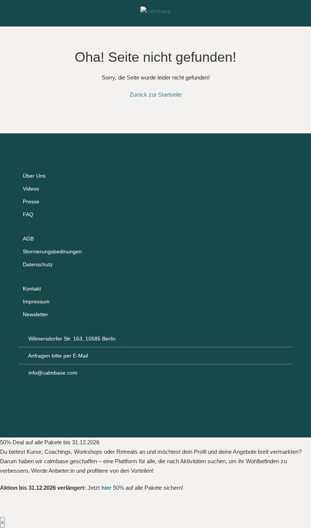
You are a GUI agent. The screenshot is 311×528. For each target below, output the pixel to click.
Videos (31, 189)
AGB (28, 239)
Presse (31, 201)
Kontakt (32, 289)
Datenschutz (38, 264)
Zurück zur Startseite (156, 94)
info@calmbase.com (52, 373)
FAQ (28, 214)
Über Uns (34, 176)
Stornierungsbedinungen (52, 251)
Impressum (36, 301)
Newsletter (35, 314)
